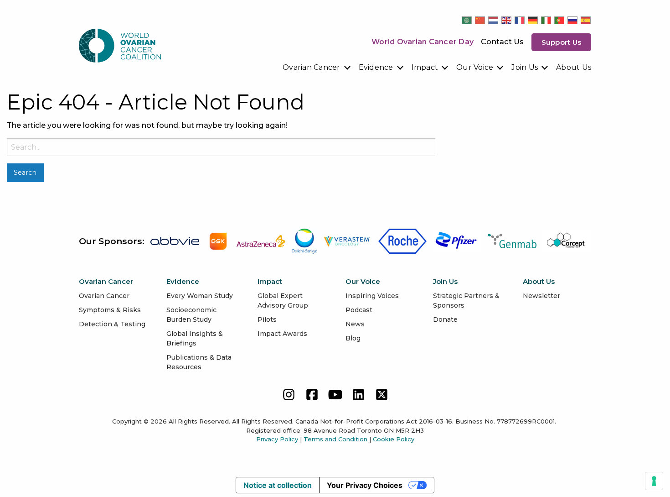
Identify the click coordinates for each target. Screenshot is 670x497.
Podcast (358, 310)
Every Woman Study (199, 296)
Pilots (267, 319)
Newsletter (541, 296)
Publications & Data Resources (199, 362)
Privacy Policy (277, 439)
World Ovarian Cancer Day (422, 41)
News (355, 324)
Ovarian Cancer (311, 67)
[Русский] (573, 20)
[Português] (560, 20)
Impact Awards (282, 334)
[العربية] (467, 20)
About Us (573, 67)
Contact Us (502, 41)
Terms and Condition (335, 439)
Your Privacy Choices (364, 485)
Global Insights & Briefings (194, 338)
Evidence (376, 67)
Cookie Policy (393, 439)
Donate (445, 319)
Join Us (524, 67)
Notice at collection (277, 485)
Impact (425, 67)
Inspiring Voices (372, 296)
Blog (353, 338)
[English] (507, 20)
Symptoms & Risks (110, 310)
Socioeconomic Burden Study (191, 315)
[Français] (520, 20)
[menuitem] (317, 67)
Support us (561, 42)
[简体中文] (480, 20)
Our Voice (474, 67)
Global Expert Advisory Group (283, 300)
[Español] (586, 20)
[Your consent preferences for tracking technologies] (654, 481)
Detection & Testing (112, 324)
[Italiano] (546, 20)
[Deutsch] (533, 20)
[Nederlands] (494, 20)
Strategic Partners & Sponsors (466, 300)
